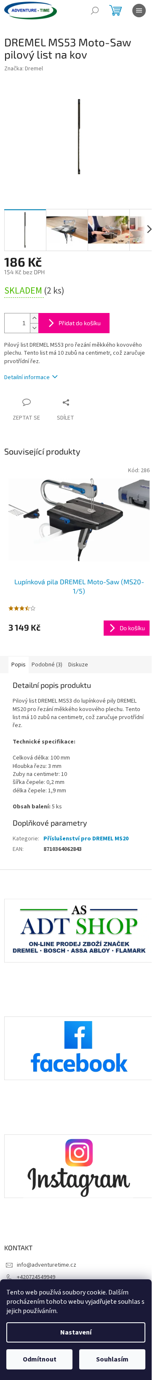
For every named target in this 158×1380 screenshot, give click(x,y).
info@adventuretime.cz (46, 1265)
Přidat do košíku (80, 322)
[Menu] (139, 10)
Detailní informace (27, 377)
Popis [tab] (18, 665)
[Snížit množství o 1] (34, 328)
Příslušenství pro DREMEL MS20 (86, 838)
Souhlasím (112, 1359)
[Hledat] (94, 10)
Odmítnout (39, 1359)
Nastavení (75, 1332)
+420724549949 (36, 1277)
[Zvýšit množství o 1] (34, 318)
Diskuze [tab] (78, 665)
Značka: (23, 68)
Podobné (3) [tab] (47, 665)
